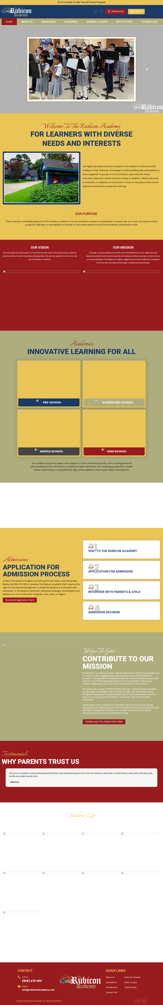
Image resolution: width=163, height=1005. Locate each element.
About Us (27, 21)
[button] (16, 69)
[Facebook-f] (96, 11)
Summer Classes (97, 21)
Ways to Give (124, 21)
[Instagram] (101, 11)
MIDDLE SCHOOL (51, 451)
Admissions (48, 21)
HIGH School (117, 451)
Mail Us (25, 986)
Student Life (149, 21)
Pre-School (52, 402)
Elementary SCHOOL (117, 402)
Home (9, 21)
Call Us (25, 977)
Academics (71, 21)
